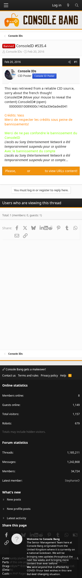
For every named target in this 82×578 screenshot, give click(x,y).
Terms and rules (28, 375)
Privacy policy (49, 375)
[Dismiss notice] (73, 536)
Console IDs (14, 51)
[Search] (76, 5)
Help (63, 375)
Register (38, 171)
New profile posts (19, 509)
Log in (22, 171)
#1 (75, 62)
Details (7, 570)
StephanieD (72, 481)
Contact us (9, 375)
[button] (6, 5)
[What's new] (68, 5)
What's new (11, 492)
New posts (14, 499)
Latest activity (16, 518)
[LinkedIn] (42, 228)
